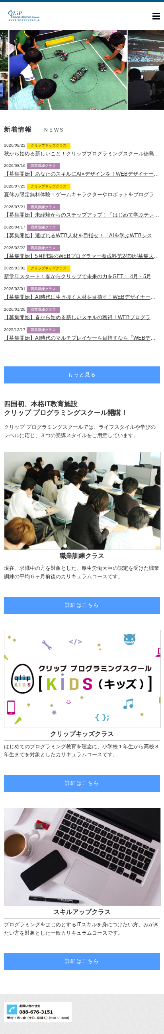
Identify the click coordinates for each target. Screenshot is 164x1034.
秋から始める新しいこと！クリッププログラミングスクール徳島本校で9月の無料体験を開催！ (82, 154)
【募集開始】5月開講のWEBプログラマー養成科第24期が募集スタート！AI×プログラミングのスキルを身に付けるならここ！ (82, 256)
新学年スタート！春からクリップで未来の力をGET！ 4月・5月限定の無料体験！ (82, 276)
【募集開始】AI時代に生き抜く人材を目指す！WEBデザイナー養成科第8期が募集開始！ (82, 297)
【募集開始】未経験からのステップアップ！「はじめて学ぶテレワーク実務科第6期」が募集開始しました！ (82, 215)
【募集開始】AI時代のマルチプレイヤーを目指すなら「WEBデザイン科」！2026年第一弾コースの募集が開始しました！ (82, 338)
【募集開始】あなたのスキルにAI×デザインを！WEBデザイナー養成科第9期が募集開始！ (82, 174)
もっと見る (82, 375)
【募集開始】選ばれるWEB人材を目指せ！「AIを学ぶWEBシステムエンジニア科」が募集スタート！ (82, 235)
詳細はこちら (82, 605)
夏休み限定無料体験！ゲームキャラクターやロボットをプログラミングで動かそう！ (82, 195)
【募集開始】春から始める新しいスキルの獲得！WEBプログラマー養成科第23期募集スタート (82, 317)
